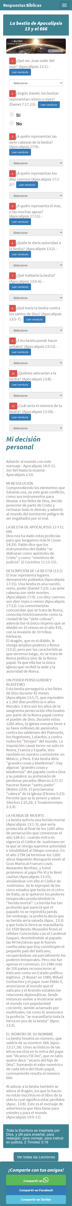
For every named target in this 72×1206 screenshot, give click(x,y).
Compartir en (33, 1181)
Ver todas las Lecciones (36, 1156)
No (19, 124)
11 (13, 406)
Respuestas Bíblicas (22, 5)
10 (13, 373)
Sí (18, 115)
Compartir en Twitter (36, 1199)
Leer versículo (20, 72)
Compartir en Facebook (36, 1190)
